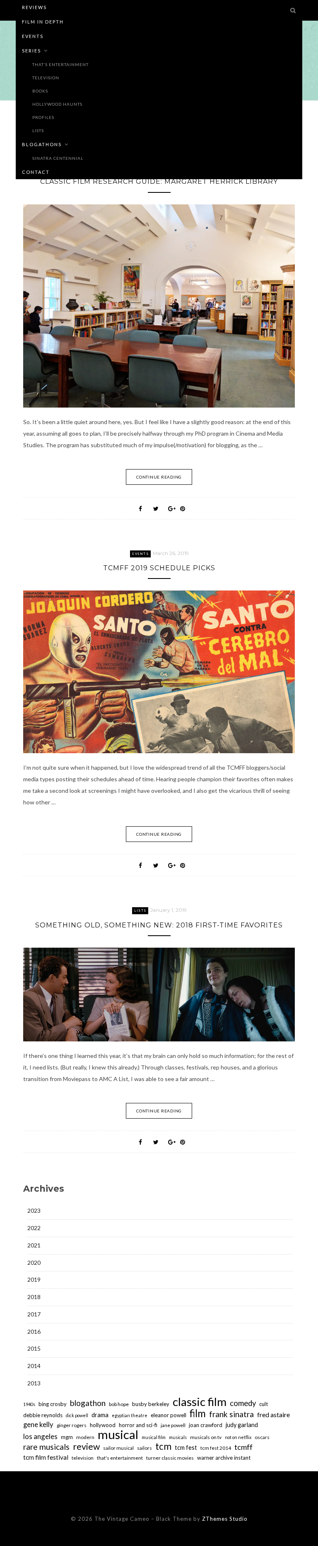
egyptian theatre (129, 1415)
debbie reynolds (43, 1415)
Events (32, 36)
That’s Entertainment (60, 64)
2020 (34, 1262)
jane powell (173, 1425)
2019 (34, 1279)
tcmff (243, 1446)
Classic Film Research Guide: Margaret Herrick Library (159, 181)
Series (31, 50)
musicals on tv (206, 1437)
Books (40, 90)
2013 (34, 1383)
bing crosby (53, 1404)
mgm (67, 1437)
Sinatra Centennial (57, 158)
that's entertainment (120, 1458)
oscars (262, 1437)
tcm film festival (45, 1457)
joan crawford (205, 1425)
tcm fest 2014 (215, 1448)
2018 (34, 1296)
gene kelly (38, 1424)
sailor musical (118, 1448)
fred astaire (273, 1414)
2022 (34, 1227)
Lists (38, 130)
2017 (34, 1314)
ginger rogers (72, 1425)
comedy (243, 1403)
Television (45, 77)
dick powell (77, 1415)
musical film (154, 1437)
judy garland (242, 1424)
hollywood (103, 1425)
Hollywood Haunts (57, 104)
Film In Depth (43, 21)
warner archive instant (224, 1457)
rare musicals (46, 1446)
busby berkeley (150, 1404)
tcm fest (186, 1447)
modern (85, 1437)
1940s (29, 1404)
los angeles (40, 1436)
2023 (34, 1210)
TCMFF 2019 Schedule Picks (159, 568)
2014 (34, 1365)
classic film (199, 1401)
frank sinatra (231, 1414)
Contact (36, 172)
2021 (34, 1245)
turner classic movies (170, 1458)
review (86, 1446)
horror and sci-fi (138, 1425)
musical (118, 1434)
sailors (144, 1448)
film (198, 1413)
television (83, 1458)
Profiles (43, 117)
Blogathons (42, 144)
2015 (34, 1348)
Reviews (34, 7)
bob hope (119, 1404)
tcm (163, 1446)
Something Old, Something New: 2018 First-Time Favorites (159, 925)
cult (263, 1404)
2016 (34, 1331)
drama (100, 1414)
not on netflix (238, 1437)
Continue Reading (159, 476)
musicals (178, 1437)
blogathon (88, 1403)
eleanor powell (168, 1415)
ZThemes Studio (225, 1518)
